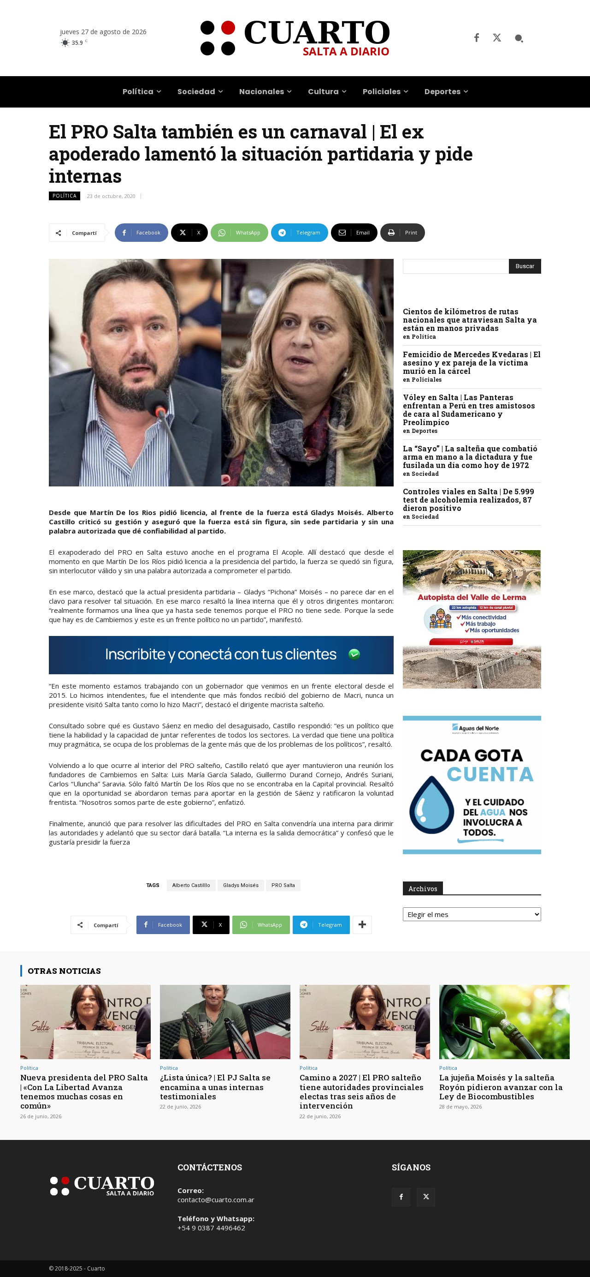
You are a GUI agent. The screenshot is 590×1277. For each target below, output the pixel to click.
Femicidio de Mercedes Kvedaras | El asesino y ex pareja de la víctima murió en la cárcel (472, 362)
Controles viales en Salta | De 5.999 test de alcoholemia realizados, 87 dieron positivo (468, 499)
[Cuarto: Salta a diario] (294, 38)
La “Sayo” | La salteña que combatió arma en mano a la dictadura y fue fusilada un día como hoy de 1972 (470, 457)
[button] (519, 38)
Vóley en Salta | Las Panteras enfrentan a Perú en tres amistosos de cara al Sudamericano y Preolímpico (469, 409)
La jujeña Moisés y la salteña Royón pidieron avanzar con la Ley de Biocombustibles (501, 1087)
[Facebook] (476, 38)
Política (65, 195)
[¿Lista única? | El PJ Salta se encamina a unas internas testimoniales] (225, 1022)
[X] (497, 38)
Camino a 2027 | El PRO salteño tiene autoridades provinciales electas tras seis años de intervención (362, 1091)
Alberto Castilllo (191, 885)
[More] (362, 925)
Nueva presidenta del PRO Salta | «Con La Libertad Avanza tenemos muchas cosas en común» (84, 1091)
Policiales (427, 379)
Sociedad (425, 473)
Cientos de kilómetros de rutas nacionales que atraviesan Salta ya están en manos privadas (470, 319)
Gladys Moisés (241, 885)
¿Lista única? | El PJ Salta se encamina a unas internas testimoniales (215, 1087)
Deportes (424, 430)
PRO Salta (283, 885)
